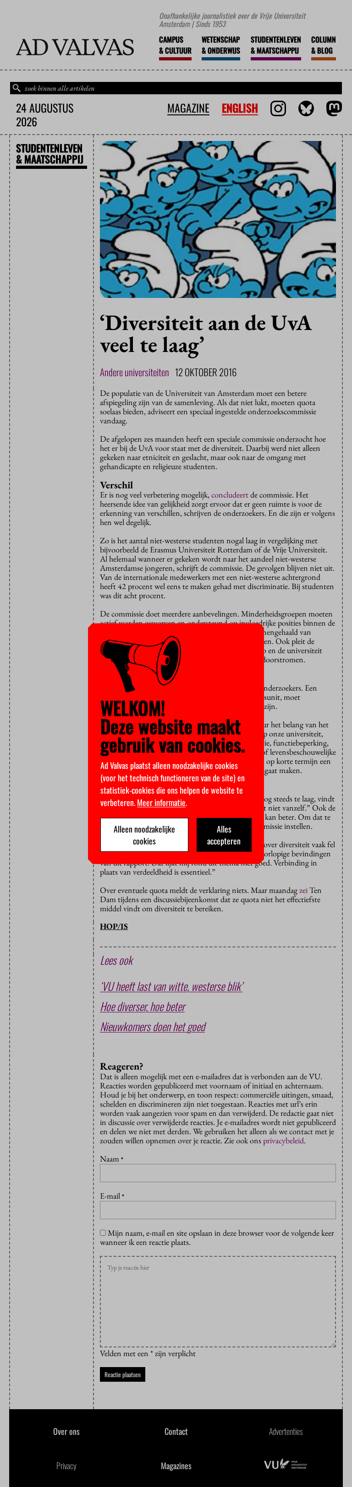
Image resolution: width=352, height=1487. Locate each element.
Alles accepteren (224, 835)
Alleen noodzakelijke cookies (144, 835)
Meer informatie (161, 802)
